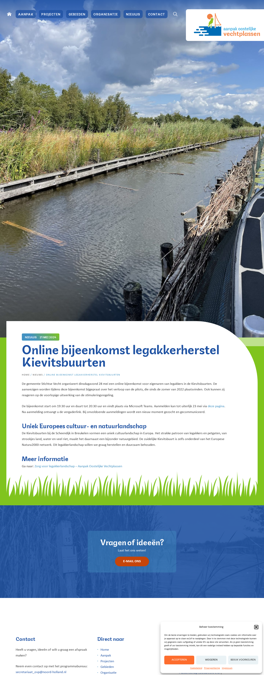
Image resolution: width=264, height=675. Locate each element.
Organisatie (105, 14)
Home (26, 375)
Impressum (227, 668)
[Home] (9, 14)
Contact (156, 14)
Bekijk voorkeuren (243, 659)
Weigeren (211, 659)
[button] (256, 627)
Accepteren (179, 659)
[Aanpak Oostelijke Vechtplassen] (225, 25)
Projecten (50, 14)
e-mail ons (132, 561)
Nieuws (133, 14)
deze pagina (216, 406)
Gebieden (77, 14)
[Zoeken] (175, 14)
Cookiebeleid (196, 668)
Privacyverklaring (212, 668)
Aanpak (25, 14)
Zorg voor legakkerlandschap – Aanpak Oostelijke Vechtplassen (78, 466)
